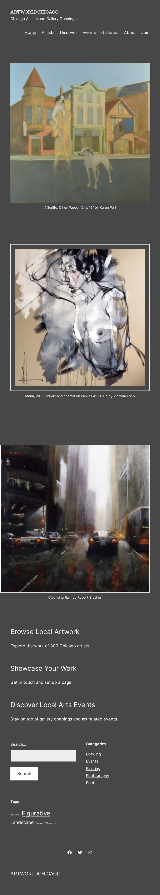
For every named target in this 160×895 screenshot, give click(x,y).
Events (89, 32)
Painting (93, 768)
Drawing (93, 754)
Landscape (22, 822)
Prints (91, 782)
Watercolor (51, 823)
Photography (97, 775)
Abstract (15, 814)
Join (145, 32)
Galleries (109, 32)
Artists (48, 32)
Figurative (36, 813)
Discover (68, 32)
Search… (18, 744)
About (130, 32)
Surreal (39, 823)
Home (30, 32)
